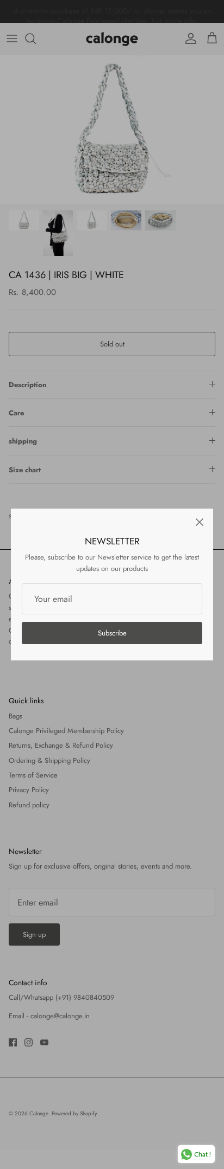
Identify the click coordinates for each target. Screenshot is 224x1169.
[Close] (199, 522)
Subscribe (112, 633)
